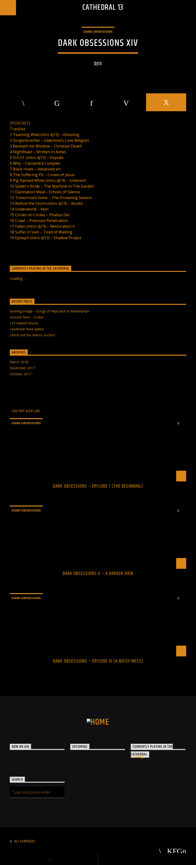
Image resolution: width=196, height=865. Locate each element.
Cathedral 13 (103, 7)
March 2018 (19, 362)
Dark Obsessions (98, 31)
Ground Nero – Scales (27, 317)
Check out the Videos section (32, 335)
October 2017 (20, 374)
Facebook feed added (27, 329)
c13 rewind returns (24, 323)
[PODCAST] (20, 123)
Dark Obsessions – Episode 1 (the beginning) (98, 486)
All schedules (24, 841)
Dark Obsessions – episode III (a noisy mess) (98, 661)
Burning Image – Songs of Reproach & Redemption (49, 311)
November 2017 (22, 368)
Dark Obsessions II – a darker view (98, 573)
